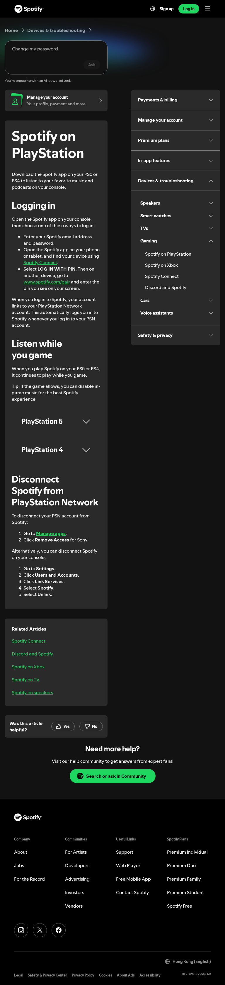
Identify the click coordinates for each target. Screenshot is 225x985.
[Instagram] (21, 930)
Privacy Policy (83, 975)
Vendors (74, 906)
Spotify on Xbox (28, 666)
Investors (74, 892)
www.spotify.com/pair (46, 281)
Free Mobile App (133, 879)
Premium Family (184, 879)
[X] (40, 930)
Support (124, 852)
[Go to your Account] (99, 101)
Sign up (167, 9)
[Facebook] (59, 930)
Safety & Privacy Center (47, 975)
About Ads (126, 975)
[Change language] (152, 8)
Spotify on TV (26, 679)
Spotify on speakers (32, 692)
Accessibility (150, 975)
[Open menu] (207, 9)
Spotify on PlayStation (168, 254)
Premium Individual (187, 852)
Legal (18, 975)
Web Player (128, 865)
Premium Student (185, 892)
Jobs (19, 865)
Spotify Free (179, 906)
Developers (77, 865)
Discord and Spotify (32, 654)
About (20, 852)
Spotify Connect (40, 262)
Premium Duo (181, 865)
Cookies (105, 975)
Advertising (77, 879)
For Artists (76, 852)
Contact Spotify (132, 892)
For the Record (29, 879)
